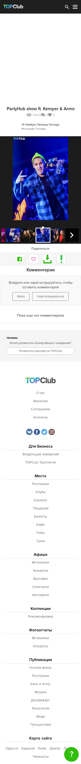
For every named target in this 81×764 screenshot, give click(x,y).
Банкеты (40, 516)
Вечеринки (40, 562)
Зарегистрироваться (50, 296)
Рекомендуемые (40, 616)
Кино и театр (40, 684)
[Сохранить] (47, 259)
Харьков (28, 748)
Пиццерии (40, 508)
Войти (21, 296)
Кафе (40, 524)
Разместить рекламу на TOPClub (40, 351)
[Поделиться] (19, 259)
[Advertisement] (40, 56)
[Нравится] (33, 259)
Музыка (41, 692)
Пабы (40, 533)
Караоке (40, 500)
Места (40, 476)
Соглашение (40, 409)
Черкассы (41, 756)
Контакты (41, 417)
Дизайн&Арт (40, 700)
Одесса (12, 748)
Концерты (40, 570)
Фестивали (40, 595)
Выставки (40, 578)
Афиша (40, 554)
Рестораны (40, 484)
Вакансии (40, 401)
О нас (40, 393)
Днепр (55, 748)
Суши (40, 541)
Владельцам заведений (40, 454)
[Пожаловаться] (61, 259)
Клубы (40, 492)
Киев (42, 748)
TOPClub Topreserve (40, 462)
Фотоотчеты (40, 630)
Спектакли (40, 587)
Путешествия (40, 724)
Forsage (54, 125)
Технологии (40, 708)
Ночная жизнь (40, 667)
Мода (40, 716)
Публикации (40, 659)
